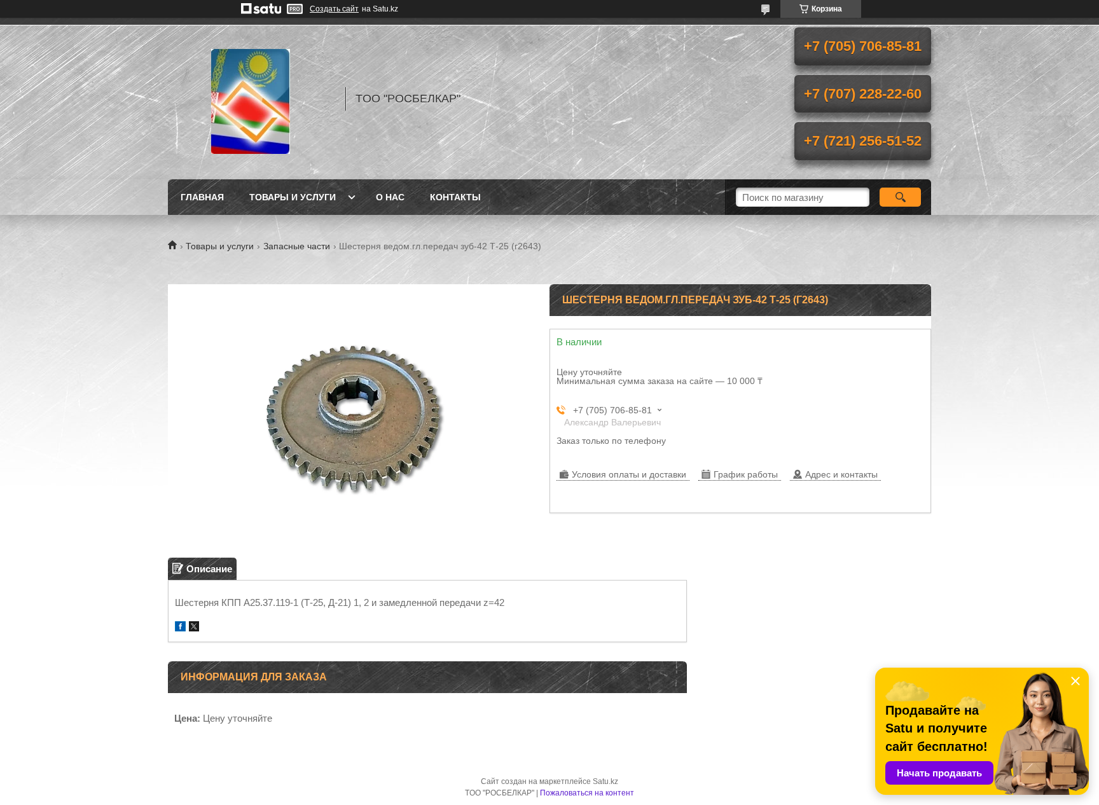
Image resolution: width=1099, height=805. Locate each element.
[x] (194, 628)
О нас (390, 197)
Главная (202, 197)
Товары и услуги (292, 197)
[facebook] (180, 628)
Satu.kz (605, 781)
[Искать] (900, 197)
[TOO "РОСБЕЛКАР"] (250, 98)
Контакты (455, 197)
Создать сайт (334, 8)
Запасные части (296, 246)
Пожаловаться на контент (587, 792)
